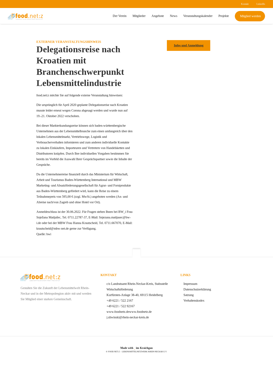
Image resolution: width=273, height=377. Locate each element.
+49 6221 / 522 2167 (120, 300)
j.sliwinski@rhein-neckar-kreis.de (128, 317)
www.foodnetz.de (118, 311)
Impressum (190, 283)
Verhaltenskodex (193, 300)
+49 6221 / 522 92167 (121, 306)
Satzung (188, 295)
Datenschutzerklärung (197, 289)
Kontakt (245, 4)
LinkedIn (260, 4)
